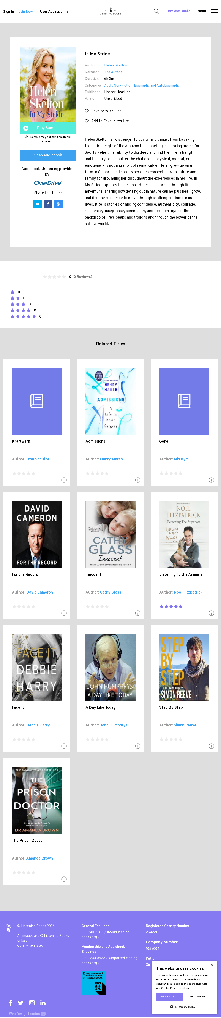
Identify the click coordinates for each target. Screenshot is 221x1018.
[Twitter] (21, 1003)
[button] (214, 11)
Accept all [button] (169, 997)
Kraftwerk (21, 441)
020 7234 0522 (93, 958)
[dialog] (184, 987)
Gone (163, 441)
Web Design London (24, 1014)
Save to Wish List (105, 111)
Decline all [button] (198, 997)
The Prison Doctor (28, 840)
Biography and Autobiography (157, 86)
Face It (18, 707)
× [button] (211, 965)
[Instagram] (32, 1002)
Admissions (95, 441)
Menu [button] (201, 11)
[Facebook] (10, 1003)
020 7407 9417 (93, 932)
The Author (113, 72)
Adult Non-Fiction (118, 86)
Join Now (25, 12)
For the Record (25, 574)
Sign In (8, 12)
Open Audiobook (48, 155)
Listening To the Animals (180, 574)
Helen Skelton (115, 65)
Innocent (93, 574)
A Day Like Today (100, 707)
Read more (185, 988)
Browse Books (179, 11)
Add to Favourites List (109, 121)
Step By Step (171, 707)
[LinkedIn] (43, 1002)
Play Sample (48, 128)
